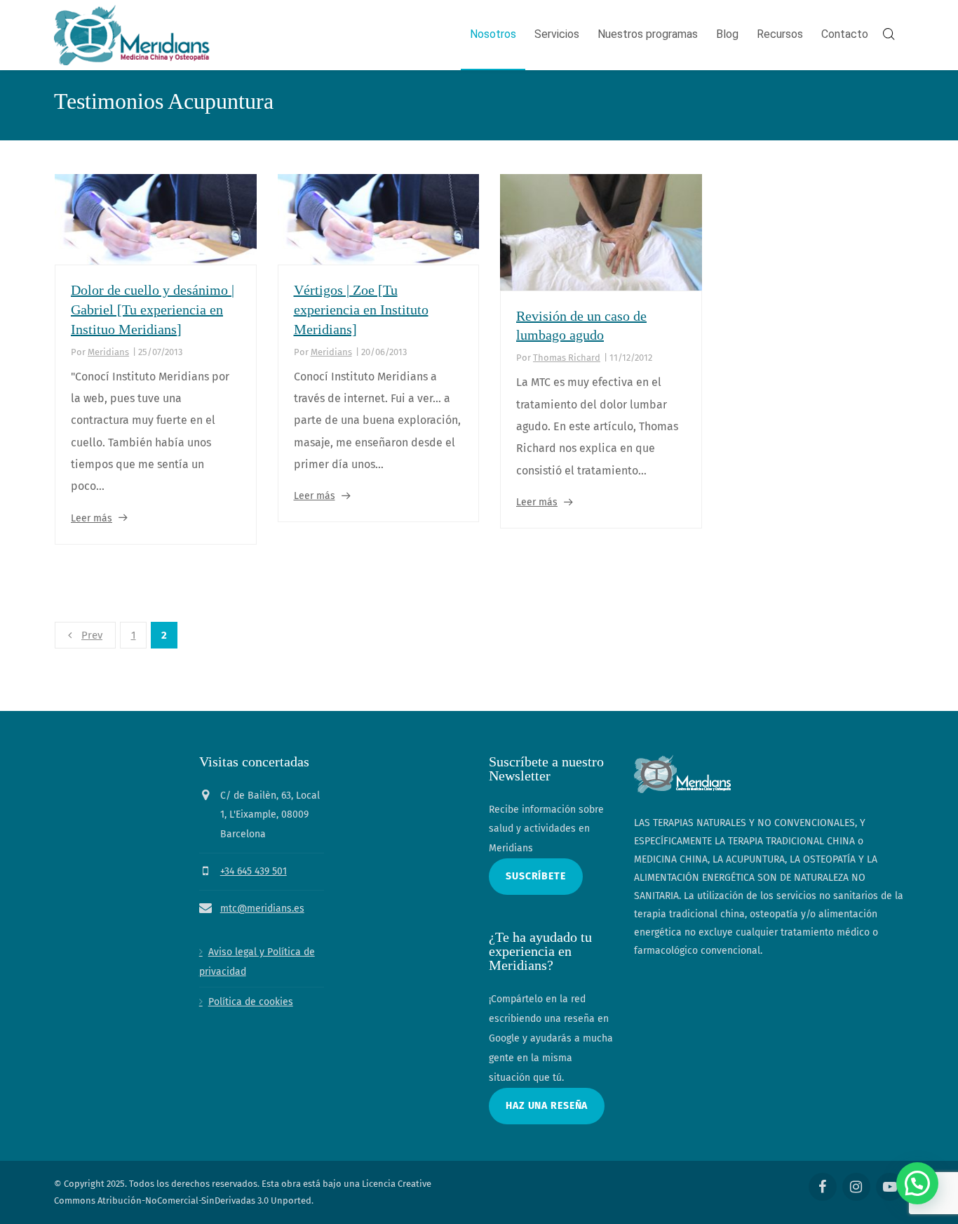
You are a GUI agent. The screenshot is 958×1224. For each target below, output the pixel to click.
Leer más (91, 518)
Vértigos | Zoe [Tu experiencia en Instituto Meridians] (361, 309)
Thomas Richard (566, 357)
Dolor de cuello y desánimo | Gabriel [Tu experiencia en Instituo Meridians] (152, 309)
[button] (917, 1183)
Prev (91, 635)
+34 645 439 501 (253, 871)
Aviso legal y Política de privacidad (257, 962)
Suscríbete (536, 876)
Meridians (108, 352)
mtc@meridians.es (262, 908)
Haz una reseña (547, 1106)
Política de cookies (250, 1002)
